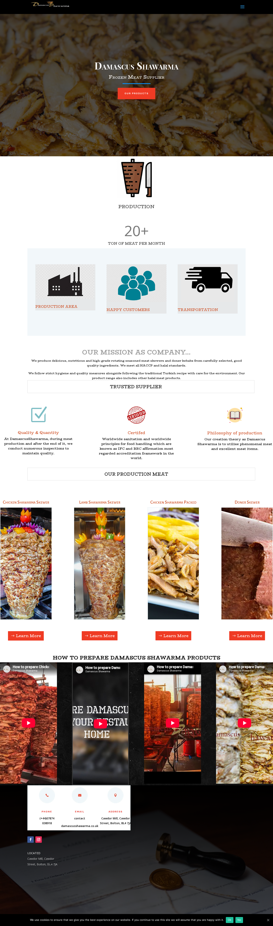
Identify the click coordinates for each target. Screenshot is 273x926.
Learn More (28, 636)
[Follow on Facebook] (30, 839)
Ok (229, 919)
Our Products (136, 93)
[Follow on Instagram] (38, 839)
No (239, 919)
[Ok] (268, 920)
